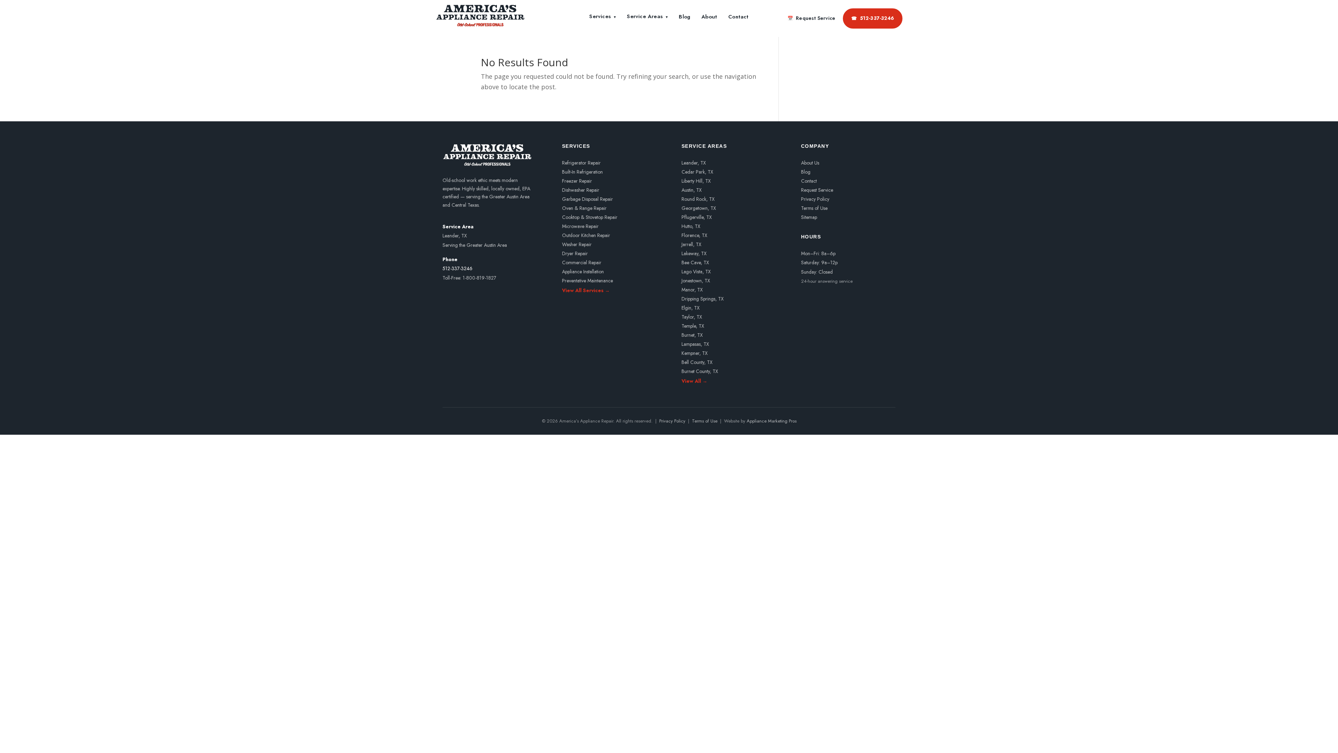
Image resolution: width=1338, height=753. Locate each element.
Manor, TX (692, 289)
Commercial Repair (581, 262)
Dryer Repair (575, 253)
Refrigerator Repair (581, 162)
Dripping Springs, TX (703, 298)
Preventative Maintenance (587, 280)
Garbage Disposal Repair (587, 199)
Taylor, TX (692, 316)
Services (602, 16)
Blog (684, 17)
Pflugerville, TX (697, 217)
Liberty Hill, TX (696, 180)
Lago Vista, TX (696, 271)
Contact (738, 17)
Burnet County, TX (700, 371)
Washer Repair (577, 244)
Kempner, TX (695, 353)
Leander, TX (694, 162)
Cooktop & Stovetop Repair (589, 217)
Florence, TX (694, 235)
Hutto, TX (691, 226)
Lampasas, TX (695, 344)
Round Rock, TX (698, 199)
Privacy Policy (815, 199)
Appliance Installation (583, 271)
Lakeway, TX (694, 253)
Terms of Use (814, 208)
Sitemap (809, 217)
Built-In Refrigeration (582, 171)
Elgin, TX (691, 307)
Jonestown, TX (696, 280)
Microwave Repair (580, 226)
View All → (694, 380)
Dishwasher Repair (580, 190)
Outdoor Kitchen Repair (586, 235)
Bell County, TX (697, 362)
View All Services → (586, 290)
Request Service (811, 18)
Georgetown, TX (699, 208)
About (709, 17)
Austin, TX (692, 190)
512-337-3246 (872, 18)
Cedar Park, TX (697, 171)
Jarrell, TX (691, 244)
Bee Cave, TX (695, 262)
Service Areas (647, 16)
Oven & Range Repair (584, 208)
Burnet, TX (692, 335)
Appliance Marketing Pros (772, 421)
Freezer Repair (577, 180)
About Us (810, 162)
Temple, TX (693, 325)
